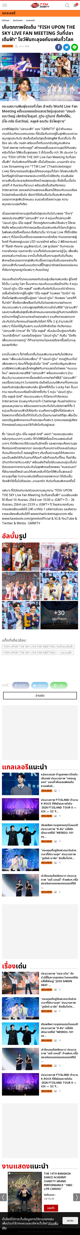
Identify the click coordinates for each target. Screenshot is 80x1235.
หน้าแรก (5, 20)
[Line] (74, 47)
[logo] (40, 5)
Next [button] (76, 1197)
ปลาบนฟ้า (66, 653)
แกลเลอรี (30, 20)
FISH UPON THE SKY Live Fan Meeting (30, 653)
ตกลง (70, 1220)
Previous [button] (3, 1197)
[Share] (58, 47)
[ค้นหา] (67, 5)
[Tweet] (66, 47)
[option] (40, 1196)
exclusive (18, 20)
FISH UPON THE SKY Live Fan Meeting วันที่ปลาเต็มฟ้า (38, 647)
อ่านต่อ (40, 695)
